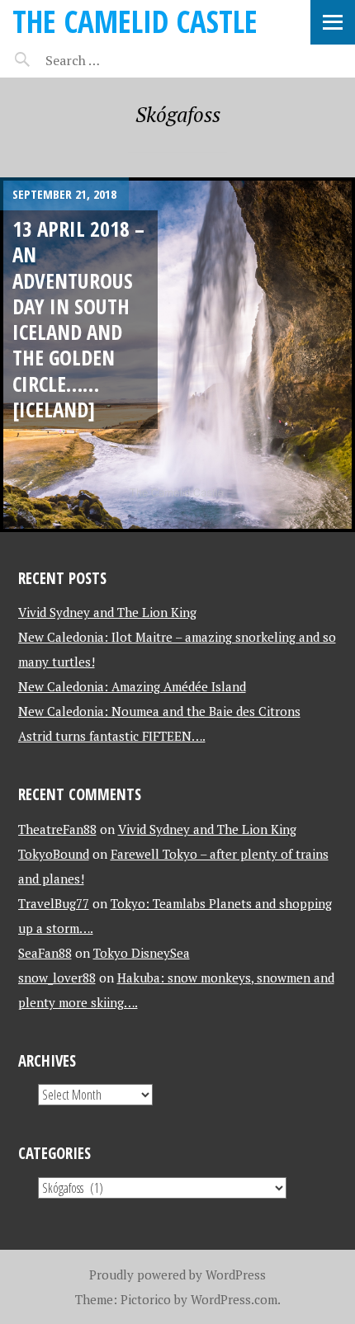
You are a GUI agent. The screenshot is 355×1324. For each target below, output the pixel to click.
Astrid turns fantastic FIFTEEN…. (112, 736)
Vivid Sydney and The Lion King (107, 612)
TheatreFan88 (57, 829)
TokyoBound (53, 854)
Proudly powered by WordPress (177, 1274)
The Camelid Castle (135, 21)
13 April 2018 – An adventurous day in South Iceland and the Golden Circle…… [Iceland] (78, 318)
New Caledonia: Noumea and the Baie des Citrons (159, 711)
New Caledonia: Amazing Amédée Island (132, 686)
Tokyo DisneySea (141, 953)
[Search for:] (113, 60)
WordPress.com (234, 1299)
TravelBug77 (53, 903)
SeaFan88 (45, 953)
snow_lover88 (57, 977)
